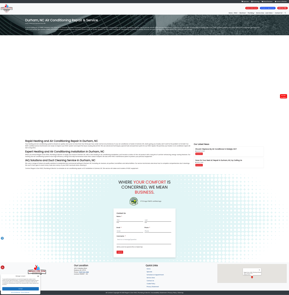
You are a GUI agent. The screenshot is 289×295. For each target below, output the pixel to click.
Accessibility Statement (159, 293)
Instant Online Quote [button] (251, 8)
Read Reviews (267, 1)
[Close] (259, 270)
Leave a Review (281, 1)
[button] (38, 276)
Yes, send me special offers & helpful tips (131, 247)
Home (149, 269)
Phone (147, 227)
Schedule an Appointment (155, 275)
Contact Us (150, 281)
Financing (256, 1)
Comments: (121, 236)
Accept (21, 289)
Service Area (151, 278)
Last (146, 222)
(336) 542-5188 (282, 8)
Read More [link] (199, 154)
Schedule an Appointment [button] (268, 8)
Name (119, 216)
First (118, 222)
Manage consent (2, 267)
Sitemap (180, 293)
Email (119, 227)
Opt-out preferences (15, 292)
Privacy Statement (25, 292)
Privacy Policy (172, 293)
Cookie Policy (151, 284)
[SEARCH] (285, 12)
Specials (246, 1)
